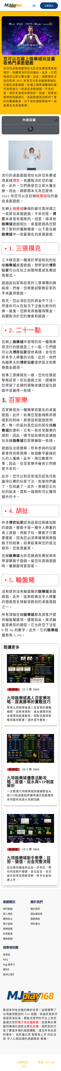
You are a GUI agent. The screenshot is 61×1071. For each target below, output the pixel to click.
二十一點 (28, 330)
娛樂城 (41, 196)
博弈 (16, 181)
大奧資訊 (22, 1062)
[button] (34, 5)
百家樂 (18, 400)
